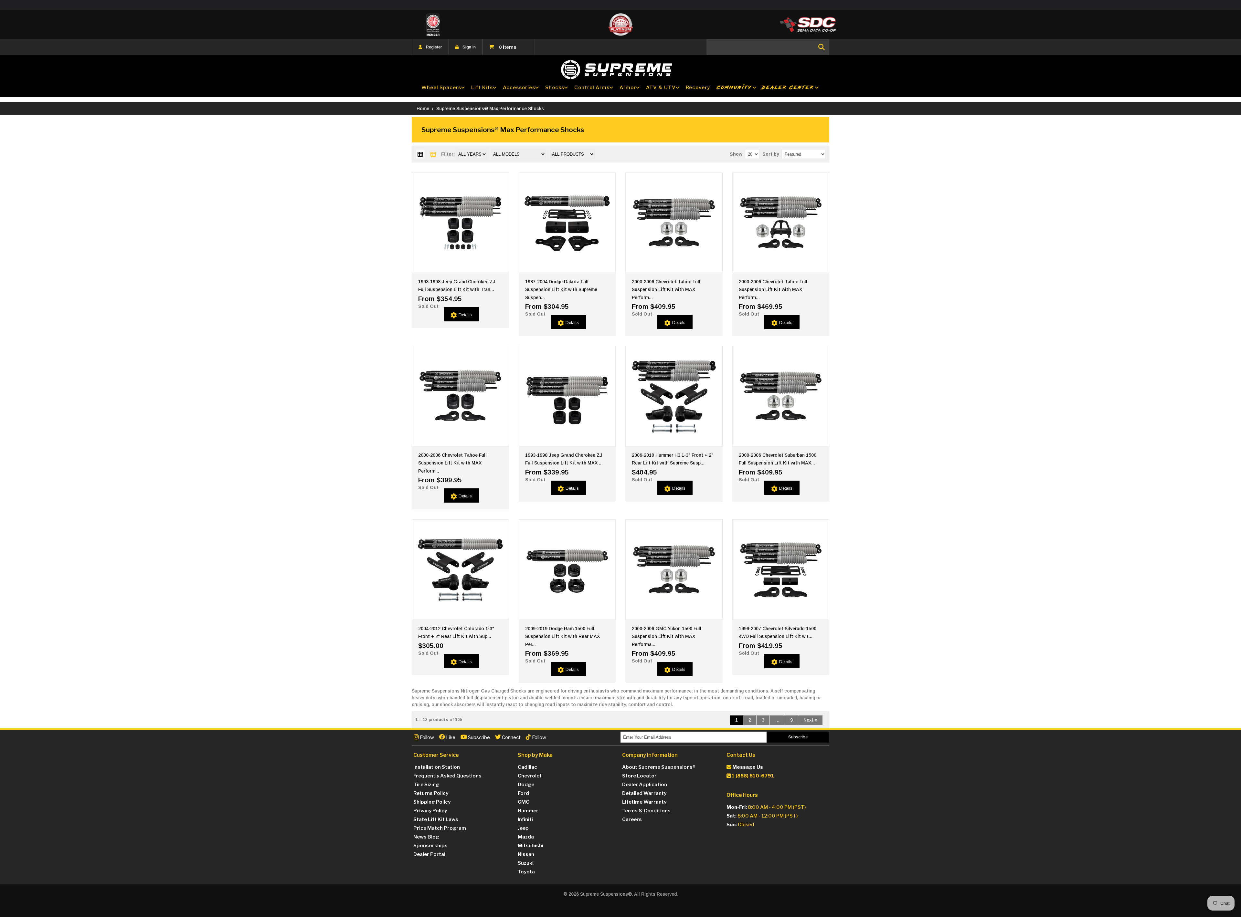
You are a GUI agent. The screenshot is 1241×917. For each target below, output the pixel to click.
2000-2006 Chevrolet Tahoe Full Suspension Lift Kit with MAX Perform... (666, 289)
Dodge (526, 784)
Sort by (770, 154)
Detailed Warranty (644, 793)
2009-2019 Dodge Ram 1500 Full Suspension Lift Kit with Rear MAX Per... (562, 636)
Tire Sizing (426, 784)
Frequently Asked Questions (447, 776)
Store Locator (639, 776)
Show (736, 154)
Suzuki (526, 863)
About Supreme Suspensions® (658, 767)
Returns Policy (430, 793)
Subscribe (478, 737)
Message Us (747, 767)
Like (450, 737)
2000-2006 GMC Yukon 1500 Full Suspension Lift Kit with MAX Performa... (666, 636)
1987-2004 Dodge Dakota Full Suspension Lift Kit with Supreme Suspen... (561, 289)
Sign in (469, 47)
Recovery (698, 87)
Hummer (528, 811)
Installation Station (436, 767)
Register (434, 47)
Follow (426, 737)
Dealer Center (788, 87)
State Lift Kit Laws (435, 819)
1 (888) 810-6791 (752, 776)
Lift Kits (482, 87)
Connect (511, 737)
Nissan (526, 854)
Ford (523, 793)
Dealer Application (644, 784)
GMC (523, 802)
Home (423, 108)
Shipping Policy (432, 802)
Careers (632, 819)
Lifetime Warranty (644, 802)
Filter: (448, 154)
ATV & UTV (661, 87)
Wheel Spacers (441, 87)
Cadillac (527, 767)
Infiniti (525, 819)
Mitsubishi (530, 846)
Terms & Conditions (646, 811)
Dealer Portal (429, 854)
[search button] (821, 47)
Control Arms (592, 87)
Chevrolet (530, 776)
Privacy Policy (430, 811)
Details (465, 314)
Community (734, 87)
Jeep (523, 828)
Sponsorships (430, 846)
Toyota (526, 872)
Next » (810, 720)
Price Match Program (439, 828)
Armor (628, 87)
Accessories (519, 87)
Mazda (526, 837)
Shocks (554, 87)
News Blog (426, 837)
